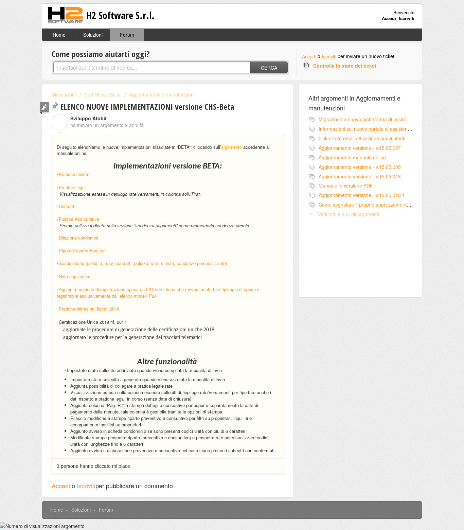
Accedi (309, 56)
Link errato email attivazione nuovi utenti (362, 138)
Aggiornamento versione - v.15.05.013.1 (362, 195)
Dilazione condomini (78, 237)
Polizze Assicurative (79, 219)
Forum (127, 34)
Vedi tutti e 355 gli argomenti (348, 214)
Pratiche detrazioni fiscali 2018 (90, 308)
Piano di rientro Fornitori (82, 250)
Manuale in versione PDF (346, 185)
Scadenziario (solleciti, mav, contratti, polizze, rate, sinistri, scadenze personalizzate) (143, 263)
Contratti (67, 206)
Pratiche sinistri (74, 174)
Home (59, 34)
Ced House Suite (102, 94)
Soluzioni (93, 34)
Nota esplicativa (74, 276)
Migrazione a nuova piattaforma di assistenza (367, 119)
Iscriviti (329, 56)
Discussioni (64, 94)
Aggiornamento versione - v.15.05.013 (360, 176)
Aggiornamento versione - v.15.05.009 (360, 166)
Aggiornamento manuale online (352, 157)
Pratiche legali (73, 187)
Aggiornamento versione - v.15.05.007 (360, 147)
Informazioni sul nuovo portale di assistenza (366, 128)
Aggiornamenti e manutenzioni (162, 94)
